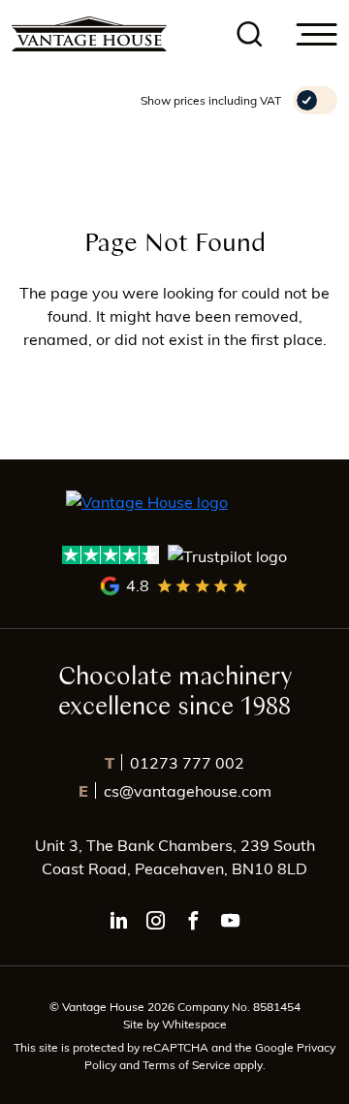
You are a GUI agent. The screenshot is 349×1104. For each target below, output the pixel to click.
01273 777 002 (174, 762)
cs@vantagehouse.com (175, 790)
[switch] (315, 100)
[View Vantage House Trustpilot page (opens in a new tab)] (175, 555)
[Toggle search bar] (250, 34)
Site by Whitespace (175, 1023)
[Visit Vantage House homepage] (89, 33)
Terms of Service (188, 1064)
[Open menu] (317, 34)
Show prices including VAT (211, 100)
